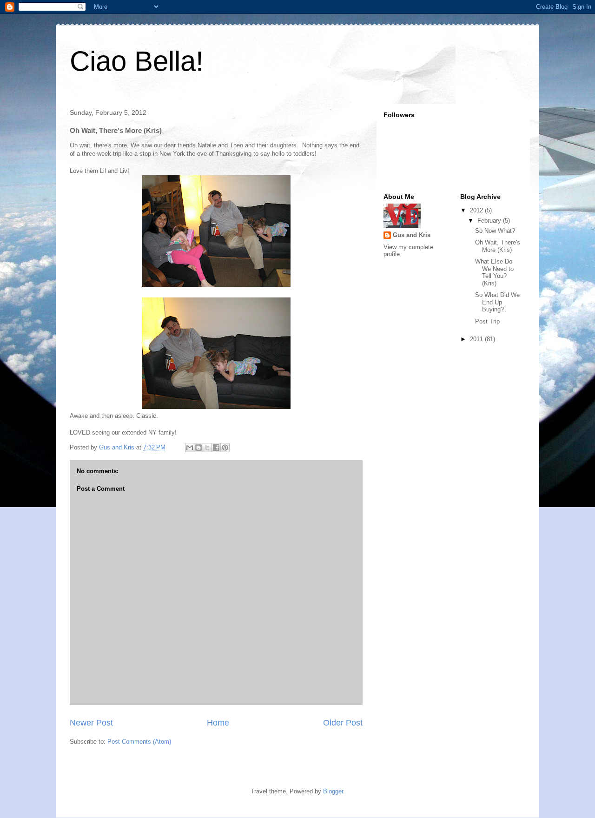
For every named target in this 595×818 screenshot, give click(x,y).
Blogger (333, 791)
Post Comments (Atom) (139, 741)
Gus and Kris (411, 234)
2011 (477, 339)
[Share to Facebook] (216, 447)
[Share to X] (207, 447)
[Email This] (189, 447)
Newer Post (91, 722)
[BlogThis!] (198, 447)
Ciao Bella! (137, 61)
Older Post (343, 722)
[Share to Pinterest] (225, 447)
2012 (477, 210)
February (490, 220)
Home (218, 722)
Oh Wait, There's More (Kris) (497, 246)
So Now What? (495, 230)
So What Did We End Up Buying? (497, 302)
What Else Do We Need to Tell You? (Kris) (494, 272)
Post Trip (487, 321)
